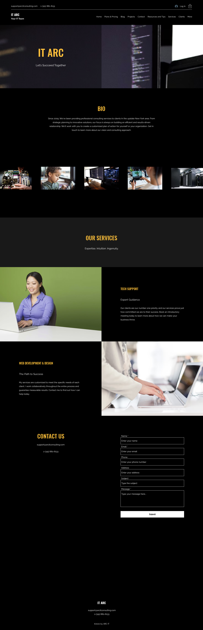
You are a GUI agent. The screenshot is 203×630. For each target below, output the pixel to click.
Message (125, 489)
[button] (190, 6)
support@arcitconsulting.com (24, 6)
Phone (124, 457)
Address (125, 468)
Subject (124, 478)
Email (123, 447)
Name (124, 436)
